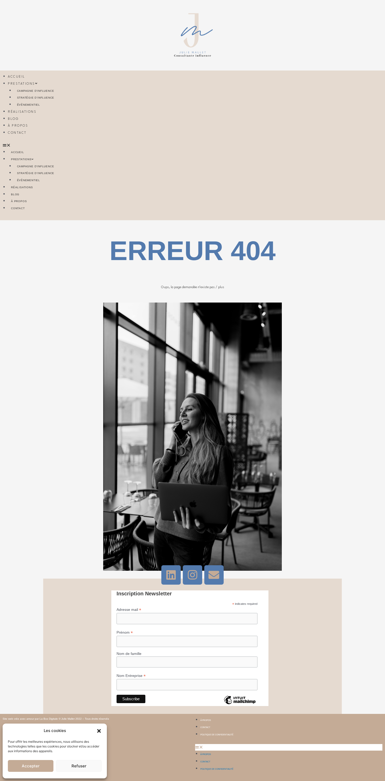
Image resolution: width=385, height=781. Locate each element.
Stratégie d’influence (35, 97)
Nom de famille (129, 653)
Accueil (16, 76)
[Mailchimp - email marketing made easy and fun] (239, 704)
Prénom (125, 632)
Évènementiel (28, 104)
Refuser (79, 765)
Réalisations (22, 112)
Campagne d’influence (35, 90)
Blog (13, 119)
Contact (17, 132)
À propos (18, 125)
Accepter (31, 765)
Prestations (21, 83)
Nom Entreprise (131, 675)
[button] (99, 731)
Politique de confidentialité (216, 735)
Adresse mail (129, 609)
